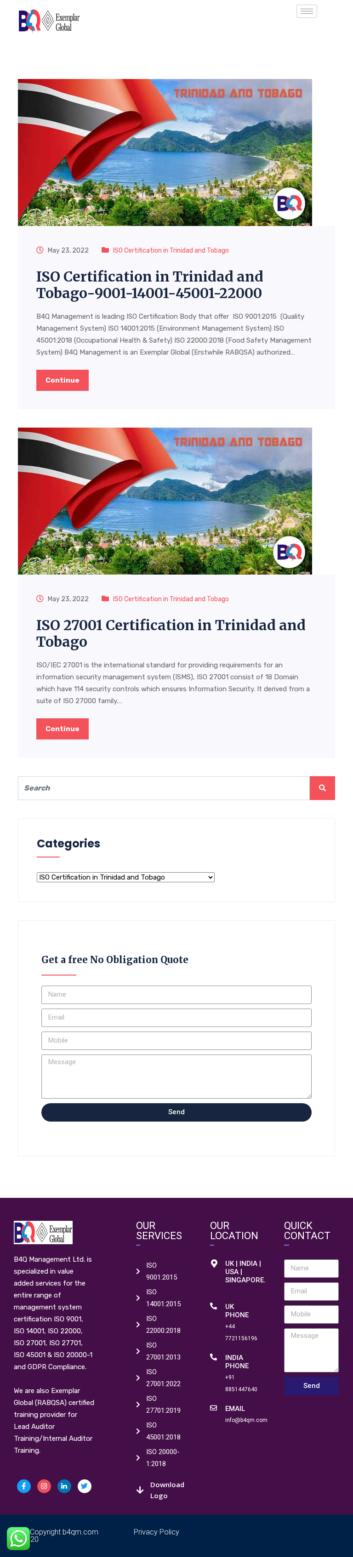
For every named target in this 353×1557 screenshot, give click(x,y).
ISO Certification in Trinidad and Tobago (171, 250)
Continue (63, 380)
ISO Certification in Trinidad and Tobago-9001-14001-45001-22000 (149, 285)
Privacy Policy (156, 1532)
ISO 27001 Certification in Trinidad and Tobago (171, 633)
